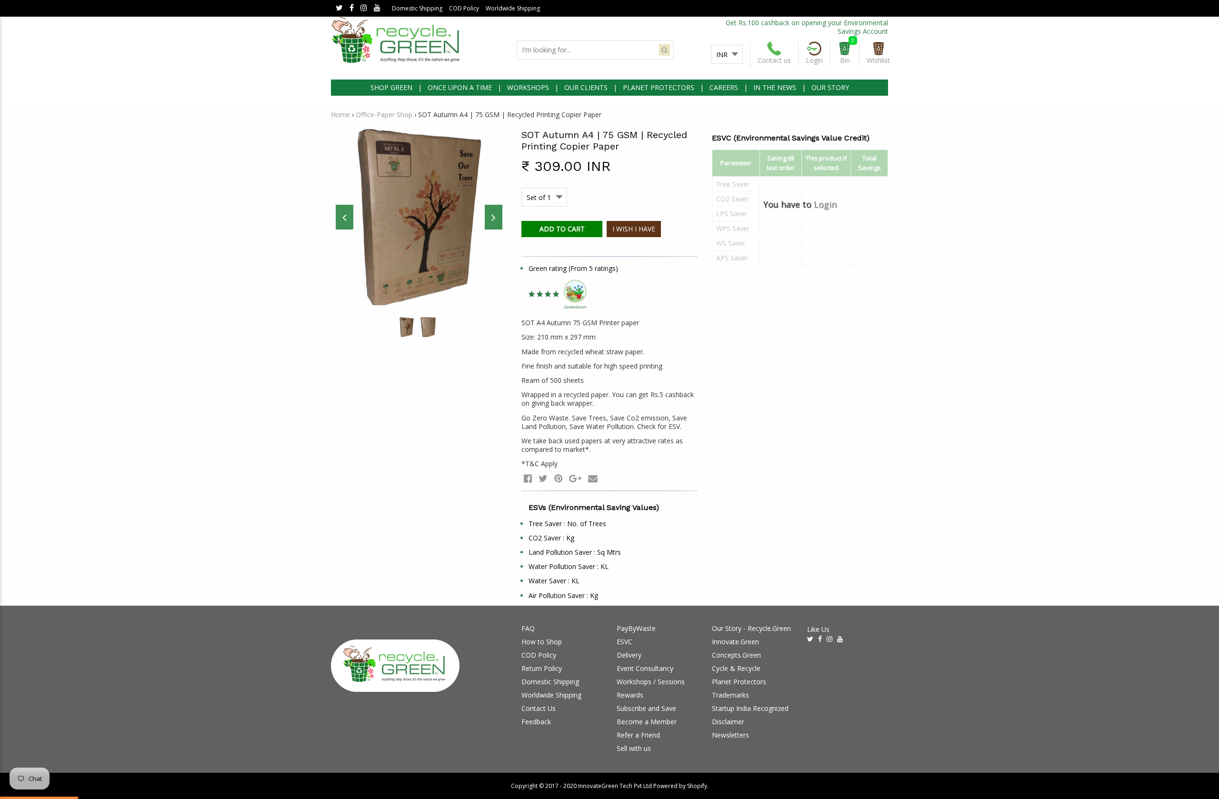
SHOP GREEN (391, 87)
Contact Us (538, 708)
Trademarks (730, 694)
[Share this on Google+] (575, 478)
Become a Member (647, 721)
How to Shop (541, 641)
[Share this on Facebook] (528, 478)
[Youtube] (377, 8)
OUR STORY (830, 87)
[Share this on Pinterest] (558, 478)
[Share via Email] (593, 478)
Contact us (774, 60)
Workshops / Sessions (651, 681)
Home (340, 114)
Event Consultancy (645, 668)
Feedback (536, 721)
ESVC (624, 641)
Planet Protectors (739, 681)
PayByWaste (636, 628)
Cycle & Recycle (736, 668)
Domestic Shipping (417, 8)
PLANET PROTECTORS (658, 87)
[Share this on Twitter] (543, 478)
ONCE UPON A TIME (460, 87)
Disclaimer (728, 721)
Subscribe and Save (646, 708)
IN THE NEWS (774, 87)
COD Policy (464, 8)
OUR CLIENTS (586, 87)
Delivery (629, 654)
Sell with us (634, 748)
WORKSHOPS (528, 87)
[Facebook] (352, 8)
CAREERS (723, 87)
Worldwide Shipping (513, 8)
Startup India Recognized (750, 708)
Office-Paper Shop (384, 114)
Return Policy (541, 668)
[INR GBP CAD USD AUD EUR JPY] (727, 54)
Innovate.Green (735, 641)
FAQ (528, 628)
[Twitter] (339, 8)
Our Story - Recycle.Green (751, 628)
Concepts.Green (736, 654)
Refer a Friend (638, 734)
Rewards (630, 694)
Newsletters (730, 734)
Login (825, 204)
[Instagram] (363, 8)
